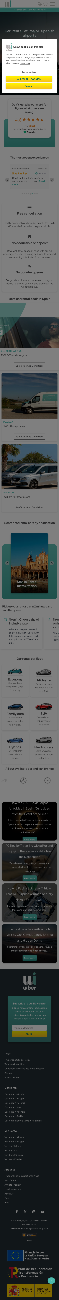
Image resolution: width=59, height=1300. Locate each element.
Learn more (25, 63)
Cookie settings (29, 72)
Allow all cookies (29, 79)
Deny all (29, 86)
